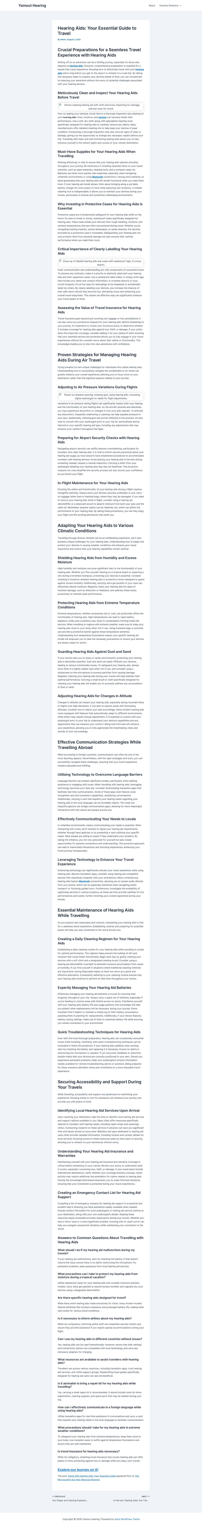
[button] (180, 5)
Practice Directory (169, 5)
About (152, 5)
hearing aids (76, 65)
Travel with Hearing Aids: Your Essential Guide (92, 1476)
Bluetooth (97, 176)
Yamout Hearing (32, 5)
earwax (102, 117)
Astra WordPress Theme (127, 1519)
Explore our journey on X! (78, 1470)
